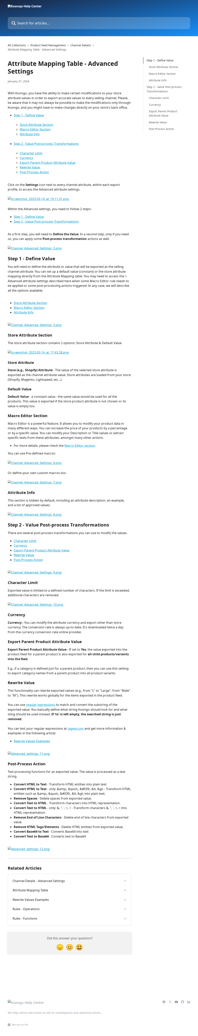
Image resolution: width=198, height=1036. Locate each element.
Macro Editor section (79, 445)
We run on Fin (20, 1024)
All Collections (17, 45)
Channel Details (80, 45)
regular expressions (40, 705)
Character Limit (31, 153)
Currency (26, 158)
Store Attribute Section (36, 125)
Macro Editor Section (35, 129)
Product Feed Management (48, 45)
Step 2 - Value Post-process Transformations (46, 144)
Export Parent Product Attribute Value (47, 163)
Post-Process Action (34, 172)
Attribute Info (30, 134)
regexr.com (75, 728)
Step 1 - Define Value (29, 115)
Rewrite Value (30, 167)
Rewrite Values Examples (32, 741)
